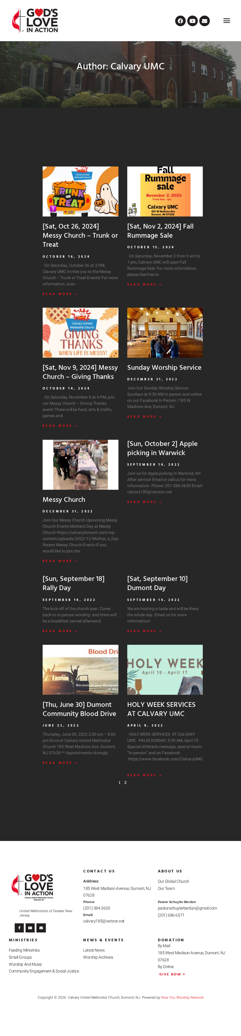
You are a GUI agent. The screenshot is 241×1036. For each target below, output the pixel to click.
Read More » (60, 294)
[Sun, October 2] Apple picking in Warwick (162, 449)
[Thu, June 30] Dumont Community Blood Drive (79, 709)
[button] (226, 20)
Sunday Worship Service (164, 368)
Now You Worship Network (182, 997)
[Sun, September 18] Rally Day (74, 584)
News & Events (103, 940)
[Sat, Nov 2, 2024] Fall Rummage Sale (160, 231)
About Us (170, 871)
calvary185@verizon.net (104, 921)
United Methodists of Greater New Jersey (45, 913)
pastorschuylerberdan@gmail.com (187, 908)
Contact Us (99, 871)
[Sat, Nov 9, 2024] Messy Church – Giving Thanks (80, 372)
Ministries (23, 940)
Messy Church (64, 500)
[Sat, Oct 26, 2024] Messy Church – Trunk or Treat (80, 236)
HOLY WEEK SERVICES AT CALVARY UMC (161, 709)
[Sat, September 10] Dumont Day (157, 584)
